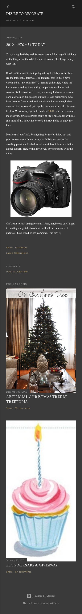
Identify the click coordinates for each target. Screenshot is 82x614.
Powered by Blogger (44, 595)
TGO (51, 111)
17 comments (22, 408)
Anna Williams (51, 603)
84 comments (23, 571)
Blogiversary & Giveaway (32, 565)
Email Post (21, 247)
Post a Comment (17, 271)
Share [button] (9, 247)
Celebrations (21, 252)
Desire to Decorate (24, 13)
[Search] (73, 6)
